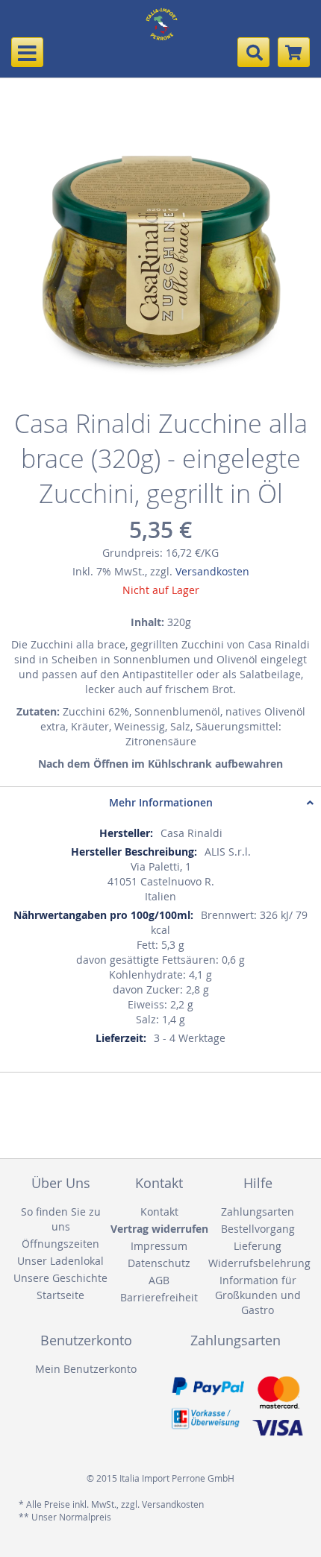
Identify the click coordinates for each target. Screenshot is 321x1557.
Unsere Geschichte (60, 1278)
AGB (159, 1280)
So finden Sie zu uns (61, 1219)
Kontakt (159, 1211)
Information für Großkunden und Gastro (258, 1295)
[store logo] (160, 33)
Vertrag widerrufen (159, 1229)
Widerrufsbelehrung (257, 1263)
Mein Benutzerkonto (86, 1369)
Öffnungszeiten (60, 1244)
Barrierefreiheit (159, 1297)
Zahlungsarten (257, 1211)
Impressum (159, 1246)
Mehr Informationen (161, 802)
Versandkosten (212, 571)
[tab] (160, 802)
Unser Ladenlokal (60, 1261)
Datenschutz (159, 1263)
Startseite (60, 1295)
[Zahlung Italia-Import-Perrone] (235, 1407)
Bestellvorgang (258, 1229)
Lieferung (257, 1246)
